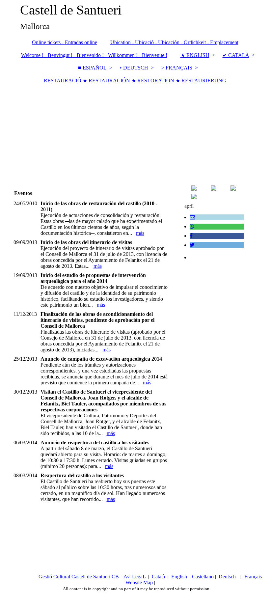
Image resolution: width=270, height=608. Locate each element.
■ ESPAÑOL (92, 67)
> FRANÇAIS (176, 67)
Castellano (203, 576)
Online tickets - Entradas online (64, 42)
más (140, 233)
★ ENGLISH (194, 55)
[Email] (192, 217)
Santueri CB (106, 576)
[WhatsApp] (192, 226)
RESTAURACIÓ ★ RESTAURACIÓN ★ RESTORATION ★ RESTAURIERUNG (135, 80)
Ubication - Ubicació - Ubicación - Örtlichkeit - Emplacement (174, 42)
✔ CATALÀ (236, 55)
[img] (135, 18)
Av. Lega (133, 576)
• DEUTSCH (134, 67)
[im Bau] (233, 189)
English (179, 576)
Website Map (139, 582)
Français (253, 576)
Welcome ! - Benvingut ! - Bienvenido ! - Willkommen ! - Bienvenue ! (94, 55)
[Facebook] (191, 235)
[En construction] (194, 197)
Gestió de (66, 576)
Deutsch (228, 576)
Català (159, 576)
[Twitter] (192, 245)
